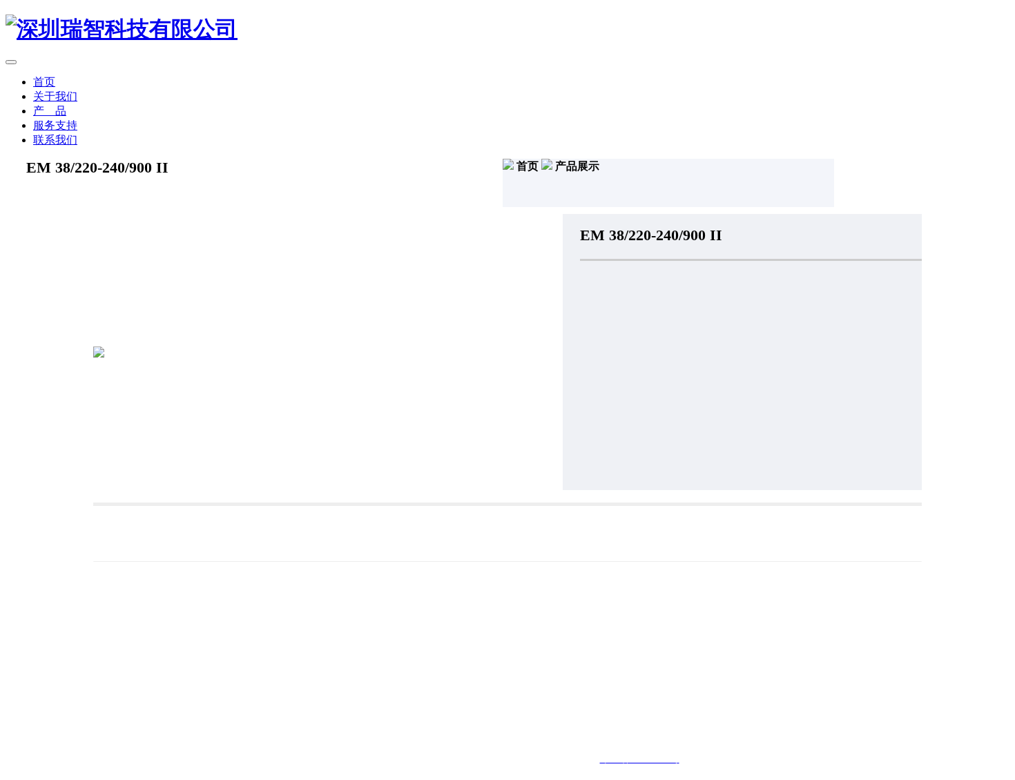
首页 (44, 82)
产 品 (49, 111)
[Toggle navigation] (11, 62)
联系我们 (55, 140)
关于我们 (55, 96)
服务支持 (55, 125)
